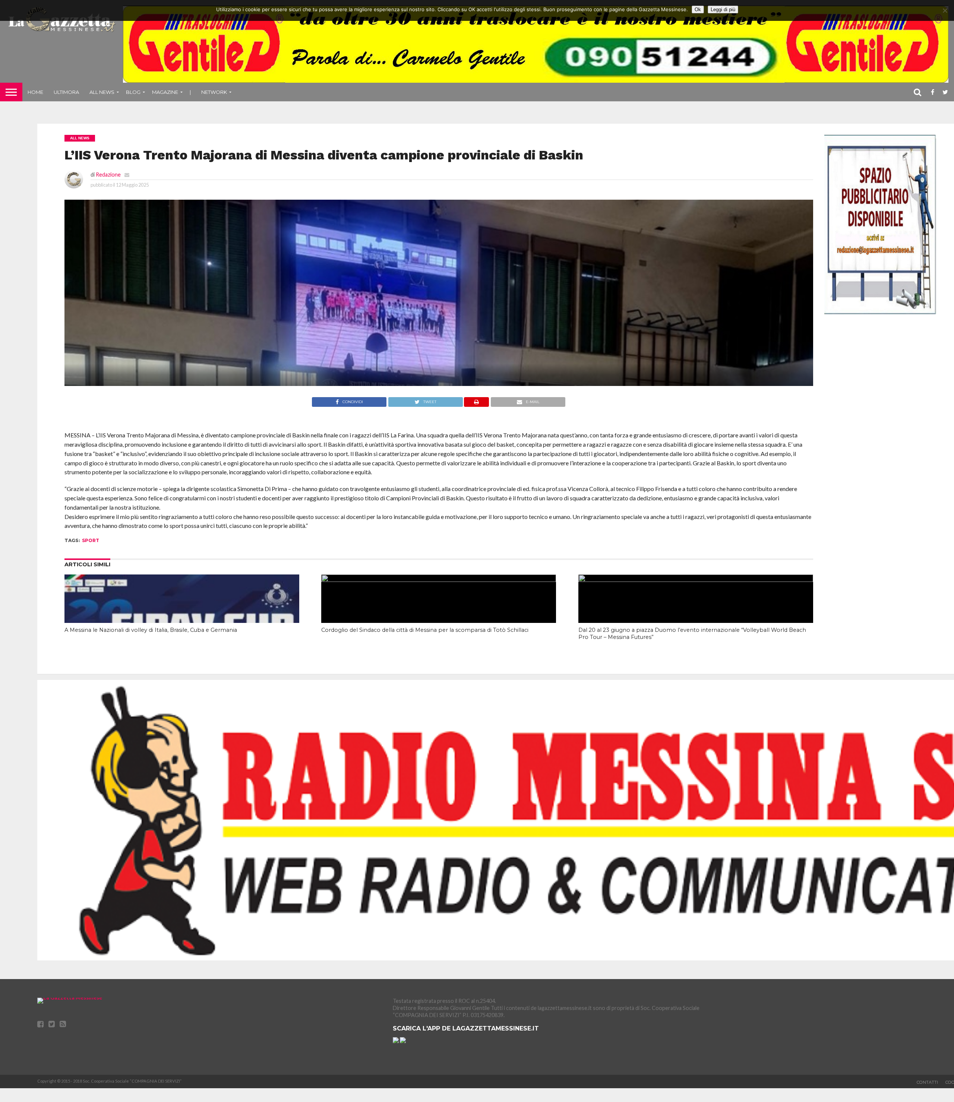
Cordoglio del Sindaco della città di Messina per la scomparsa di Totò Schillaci (424, 630)
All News (101, 92)
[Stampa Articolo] (476, 404)
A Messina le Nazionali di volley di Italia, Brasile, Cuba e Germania (150, 630)
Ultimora (66, 92)
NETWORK (214, 92)
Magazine (165, 92)
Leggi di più (723, 9)
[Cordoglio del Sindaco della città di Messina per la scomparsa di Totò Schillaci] (438, 579)
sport (90, 540)
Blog (133, 92)
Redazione (108, 174)
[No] (944, 10)
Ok (698, 9)
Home (35, 92)
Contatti (927, 1082)
